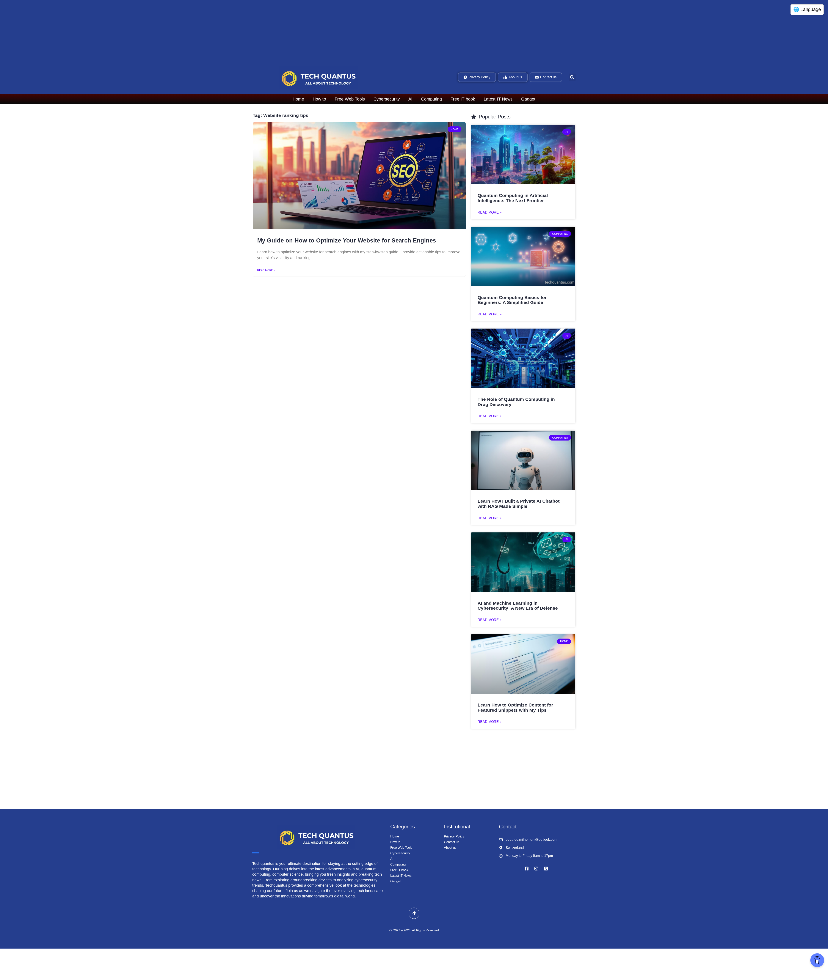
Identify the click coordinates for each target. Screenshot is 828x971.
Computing (431, 99)
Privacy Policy (454, 836)
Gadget (528, 99)
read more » (490, 212)
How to (319, 99)
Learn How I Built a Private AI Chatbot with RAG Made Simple (519, 504)
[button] (572, 77)
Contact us (451, 842)
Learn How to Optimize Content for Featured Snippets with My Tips (515, 707)
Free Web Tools (350, 99)
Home (298, 99)
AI (410, 99)
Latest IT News (498, 99)
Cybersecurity (386, 99)
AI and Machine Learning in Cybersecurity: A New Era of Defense (518, 606)
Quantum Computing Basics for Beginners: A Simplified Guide (512, 300)
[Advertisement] (131, 32)
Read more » (266, 270)
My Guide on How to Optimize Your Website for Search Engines (346, 240)
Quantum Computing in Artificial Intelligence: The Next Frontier (513, 198)
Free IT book (462, 99)
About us (450, 847)
